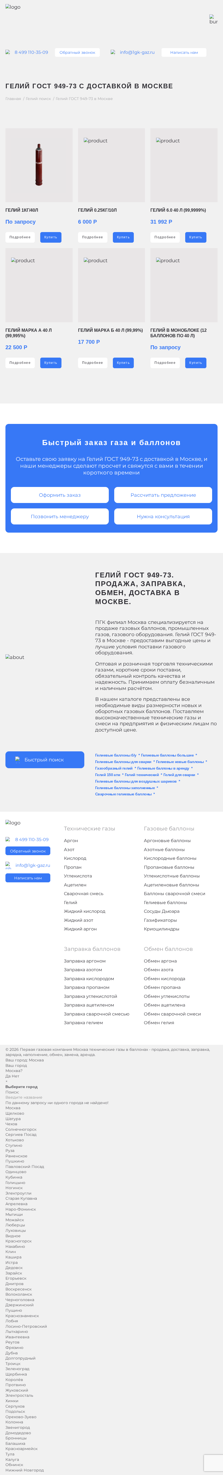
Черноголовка (19, 1299)
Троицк (12, 1363)
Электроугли (18, 1193)
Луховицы (15, 1230)
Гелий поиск (38, 98)
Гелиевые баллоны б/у (116, 755)
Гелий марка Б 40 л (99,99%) (110, 330)
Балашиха (15, 1443)
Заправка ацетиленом (89, 1005)
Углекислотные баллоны (172, 876)
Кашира (13, 1257)
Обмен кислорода (164, 978)
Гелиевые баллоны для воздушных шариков (136, 781)
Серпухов (15, 1406)
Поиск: (12, 1092)
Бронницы (16, 1438)
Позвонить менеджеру (60, 517)
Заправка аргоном (85, 961)
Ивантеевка (17, 1337)
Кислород (75, 858)
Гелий (70, 902)
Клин (10, 1251)
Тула (9, 1454)
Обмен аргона (160, 961)
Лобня (11, 1320)
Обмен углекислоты (167, 996)
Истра (11, 1262)
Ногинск (14, 1187)
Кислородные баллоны (170, 858)
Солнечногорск (20, 1129)
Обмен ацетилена (164, 1005)
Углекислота (78, 876)
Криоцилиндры (161, 929)
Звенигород (17, 1427)
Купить (50, 237)
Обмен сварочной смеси (172, 1014)
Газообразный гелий (114, 768)
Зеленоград (17, 1368)
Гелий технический (142, 775)
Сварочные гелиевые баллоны (123, 794)
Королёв (14, 1379)
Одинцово (15, 1171)
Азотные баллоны (164, 849)
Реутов (12, 1342)
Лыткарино (16, 1331)
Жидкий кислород (84, 911)
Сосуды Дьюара (161, 911)
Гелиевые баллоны (165, 902)
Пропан (73, 867)
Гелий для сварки (179, 775)
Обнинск (14, 1464)
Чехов (11, 1123)
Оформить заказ (60, 495)
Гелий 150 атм (107, 775)
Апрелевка (16, 1203)
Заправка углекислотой (90, 996)
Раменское (16, 1156)
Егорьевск (15, 1278)
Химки (11, 1400)
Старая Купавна (21, 1198)
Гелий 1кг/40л (21, 210)
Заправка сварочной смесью (96, 1014)
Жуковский (16, 1390)
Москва (36, 1060)
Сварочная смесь (83, 893)
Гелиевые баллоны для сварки (123, 762)
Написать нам (184, 52)
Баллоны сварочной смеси (174, 893)
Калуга (12, 1459)
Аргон (71, 840)
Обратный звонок (77, 52)
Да (8, 1076)
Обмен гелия (159, 1022)
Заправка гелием (83, 1022)
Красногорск (18, 1241)
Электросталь (19, 1395)
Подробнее (20, 237)
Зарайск (13, 1273)
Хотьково (14, 1140)
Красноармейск (21, 1448)
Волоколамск (18, 1294)
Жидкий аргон (80, 929)
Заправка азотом (83, 969)
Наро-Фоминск (20, 1209)
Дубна (11, 1353)
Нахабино (15, 1246)
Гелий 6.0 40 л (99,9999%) (178, 210)
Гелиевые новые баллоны (180, 762)
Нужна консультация (163, 517)
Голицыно (15, 1182)
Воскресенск (18, 1289)
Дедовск (14, 1267)
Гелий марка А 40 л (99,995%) (28, 333)
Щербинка (16, 1374)
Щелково (14, 1113)
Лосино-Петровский (26, 1326)
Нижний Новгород (24, 1470)
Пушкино (14, 1161)
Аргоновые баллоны (167, 840)
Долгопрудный (20, 1358)
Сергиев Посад (20, 1134)
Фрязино (14, 1347)
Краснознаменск (22, 1315)
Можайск (14, 1219)
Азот (69, 849)
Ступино (13, 1145)
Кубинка (13, 1177)
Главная (13, 98)
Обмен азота (158, 969)
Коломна (14, 1422)
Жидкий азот (78, 920)
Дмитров (14, 1283)
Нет (15, 1076)
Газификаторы (160, 920)
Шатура (13, 1118)
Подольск (15, 1411)
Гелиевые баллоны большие (167, 755)
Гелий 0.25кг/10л (97, 210)
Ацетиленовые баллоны (171, 885)
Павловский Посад (24, 1166)
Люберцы (15, 1225)
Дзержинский (19, 1304)
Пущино (13, 1310)
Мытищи (14, 1214)
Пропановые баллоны (169, 867)
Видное (13, 1235)
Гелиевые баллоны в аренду (163, 768)
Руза (9, 1150)
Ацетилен (75, 885)
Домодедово (18, 1432)
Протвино (15, 1384)
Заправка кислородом (89, 978)
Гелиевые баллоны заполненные (125, 788)
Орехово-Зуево (20, 1416)
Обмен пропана (162, 987)
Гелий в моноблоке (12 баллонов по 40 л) (178, 333)
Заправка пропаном (87, 987)
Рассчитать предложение (163, 495)
